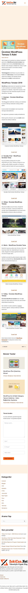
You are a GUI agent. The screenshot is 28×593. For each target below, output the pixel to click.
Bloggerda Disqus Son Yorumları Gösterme (12, 548)
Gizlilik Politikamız (4, 578)
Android (4, 481)
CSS (3, 486)
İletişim (2, 575)
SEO (3, 503)
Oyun (3, 498)
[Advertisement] (14, 21)
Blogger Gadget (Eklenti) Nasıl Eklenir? (11, 546)
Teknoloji (4, 505)
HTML (3, 491)
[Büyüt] (26, 561)
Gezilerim (4, 488)
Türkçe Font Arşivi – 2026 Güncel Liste (11, 534)
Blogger (4, 483)
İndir (16, 152)
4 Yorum (5, 375)
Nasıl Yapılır (4, 495)
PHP (3, 500)
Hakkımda (2, 577)
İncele (12, 152)
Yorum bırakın (6, 402)
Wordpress (10, 375)
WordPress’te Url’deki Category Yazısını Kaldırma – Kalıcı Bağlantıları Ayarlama (13, 398)
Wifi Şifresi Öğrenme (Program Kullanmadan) (13, 542)
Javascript (4, 493)
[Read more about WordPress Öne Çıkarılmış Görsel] (14, 363)
